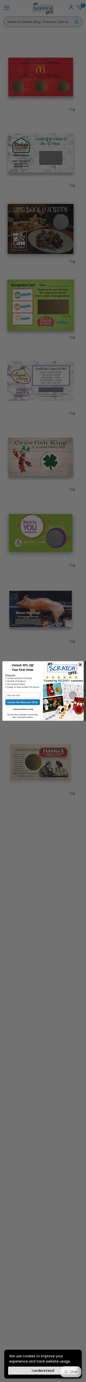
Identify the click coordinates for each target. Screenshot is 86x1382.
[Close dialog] (80, 665)
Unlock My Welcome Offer (22, 702)
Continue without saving (22, 709)
